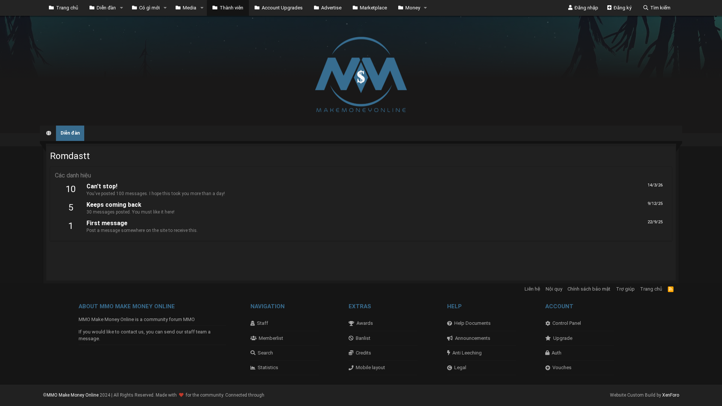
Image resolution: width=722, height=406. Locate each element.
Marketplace (373, 8)
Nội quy (554, 289)
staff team (195, 332)
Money (412, 8)
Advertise (331, 8)
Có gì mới (149, 8)
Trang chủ (67, 8)
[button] (121, 8)
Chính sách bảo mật (588, 289)
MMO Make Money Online (73, 395)
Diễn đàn (106, 8)
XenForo (670, 395)
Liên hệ (532, 289)
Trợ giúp (625, 289)
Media (189, 8)
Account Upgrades (282, 8)
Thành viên (231, 8)
